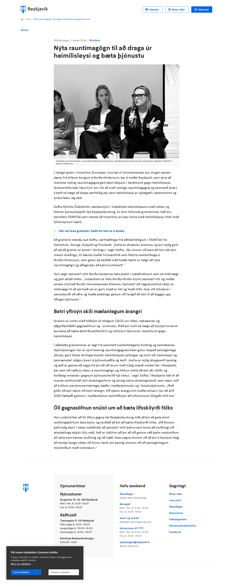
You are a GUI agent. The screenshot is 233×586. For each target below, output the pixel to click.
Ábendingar (133, 495)
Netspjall (134, 507)
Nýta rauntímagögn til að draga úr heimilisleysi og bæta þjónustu (62, 19)
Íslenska (154, 9)
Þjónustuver (176, 512)
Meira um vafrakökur (21, 564)
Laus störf (175, 500)
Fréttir (28, 19)
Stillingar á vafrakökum (60, 572)
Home (22, 19)
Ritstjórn (95, 40)
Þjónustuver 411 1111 (134, 532)
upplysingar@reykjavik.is (135, 543)
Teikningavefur (178, 519)
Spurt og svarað (135, 519)
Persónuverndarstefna (182, 525)
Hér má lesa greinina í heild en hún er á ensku (91, 231)
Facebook (175, 532)
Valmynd (203, 9)
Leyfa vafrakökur (21, 572)
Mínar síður (178, 9)
